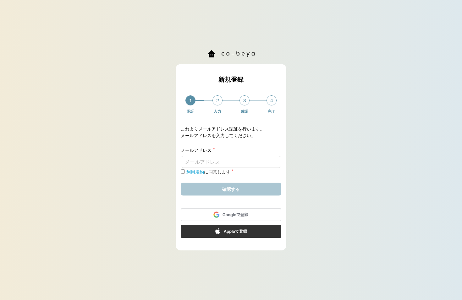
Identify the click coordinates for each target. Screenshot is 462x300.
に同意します (210, 171)
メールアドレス (198, 149)
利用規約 (195, 172)
